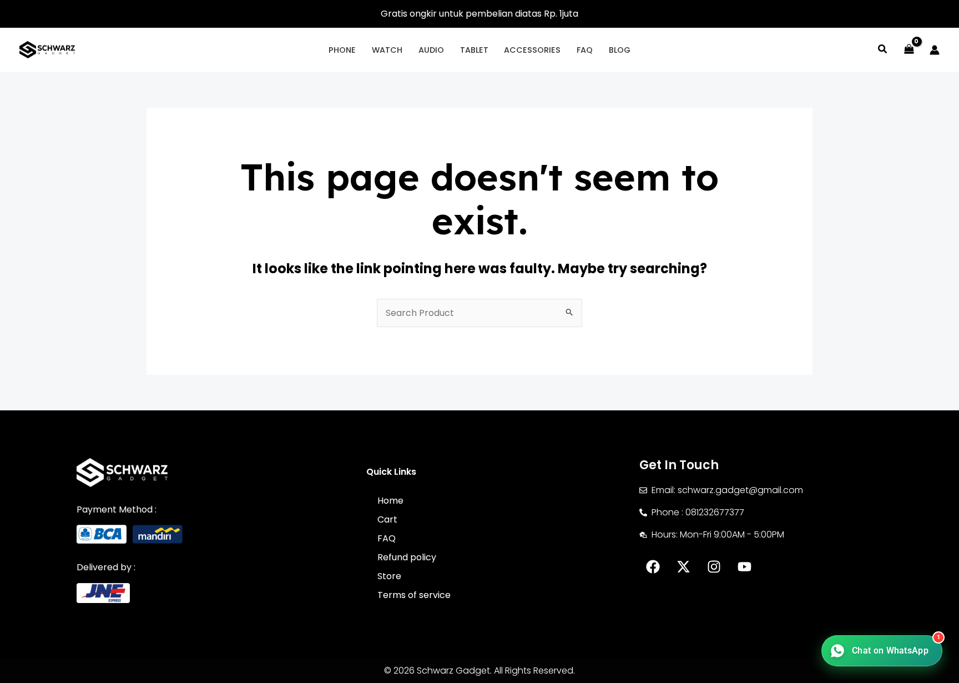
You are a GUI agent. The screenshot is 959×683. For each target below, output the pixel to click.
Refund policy (406, 557)
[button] (883, 50)
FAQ (386, 538)
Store (389, 576)
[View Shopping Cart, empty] (908, 50)
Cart (387, 519)
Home (390, 500)
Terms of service (414, 595)
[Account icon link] (935, 50)
